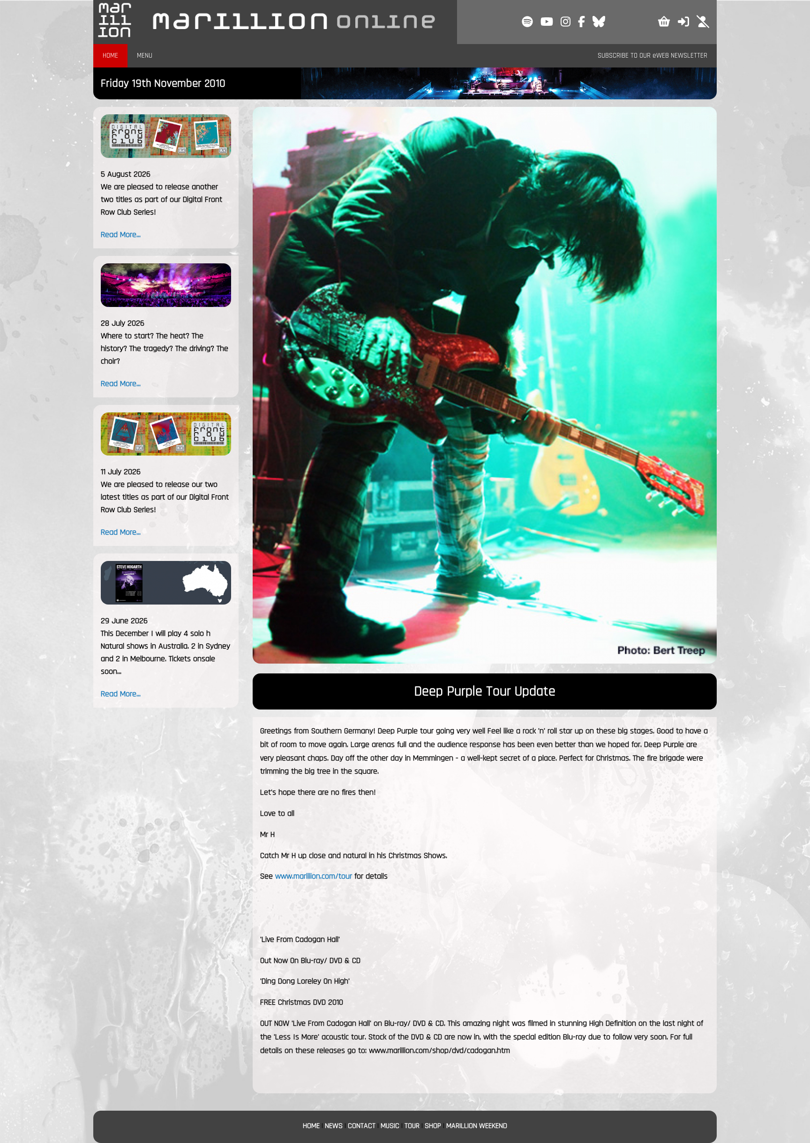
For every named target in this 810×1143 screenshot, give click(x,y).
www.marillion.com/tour (313, 876)
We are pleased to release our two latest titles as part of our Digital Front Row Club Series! (165, 497)
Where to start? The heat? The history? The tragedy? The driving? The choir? (164, 348)
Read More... (121, 234)
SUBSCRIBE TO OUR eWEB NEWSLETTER (652, 55)
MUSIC (390, 1126)
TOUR (412, 1126)
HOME (110, 55)
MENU (144, 55)
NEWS (334, 1126)
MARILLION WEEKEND (476, 1126)
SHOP (433, 1126)
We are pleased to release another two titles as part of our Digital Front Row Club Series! (161, 199)
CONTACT (361, 1126)
